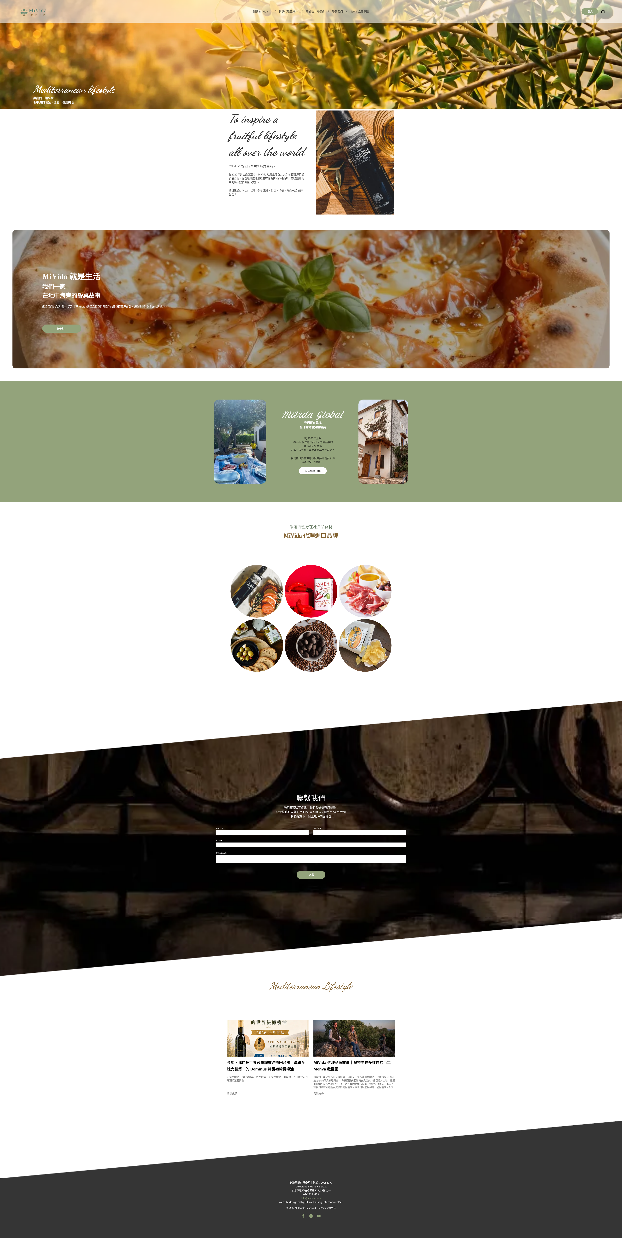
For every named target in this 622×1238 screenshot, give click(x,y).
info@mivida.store (311, 1198)
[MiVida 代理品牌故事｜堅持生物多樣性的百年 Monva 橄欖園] (354, 1038)
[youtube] (318, 1216)
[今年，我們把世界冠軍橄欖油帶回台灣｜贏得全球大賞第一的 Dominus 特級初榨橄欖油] (268, 1038)
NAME (219, 828)
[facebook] (303, 1216)
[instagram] (311, 1216)
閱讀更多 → (234, 1093)
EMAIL (219, 840)
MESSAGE (221, 852)
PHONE (317, 828)
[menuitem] (263, 11)
